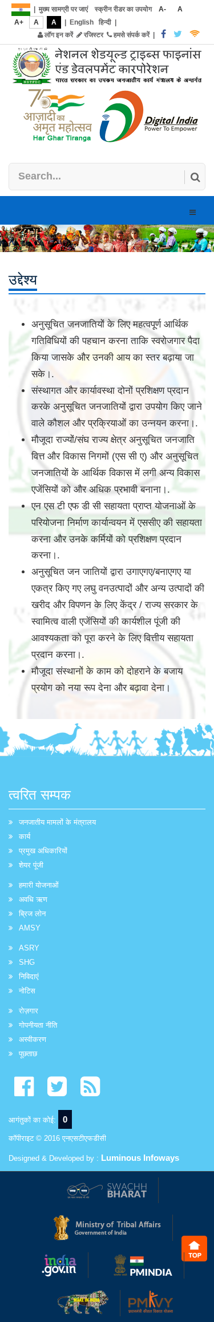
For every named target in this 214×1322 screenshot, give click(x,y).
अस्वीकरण (32, 1039)
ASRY (29, 948)
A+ (18, 22)
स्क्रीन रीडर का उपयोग (123, 9)
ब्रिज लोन (32, 913)
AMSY (30, 928)
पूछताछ (28, 1053)
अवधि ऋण (33, 899)
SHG (27, 962)
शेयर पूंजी (31, 865)
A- (162, 9)
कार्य (24, 836)
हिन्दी (105, 22)
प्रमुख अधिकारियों (43, 850)
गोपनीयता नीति (38, 1025)
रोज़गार (28, 1011)
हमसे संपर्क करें (131, 35)
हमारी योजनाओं (39, 885)
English (82, 22)
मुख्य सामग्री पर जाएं (63, 9)
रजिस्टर (92, 35)
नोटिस (27, 990)
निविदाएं (29, 976)
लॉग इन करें (58, 35)
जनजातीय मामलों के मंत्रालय (57, 822)
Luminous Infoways (140, 1158)
